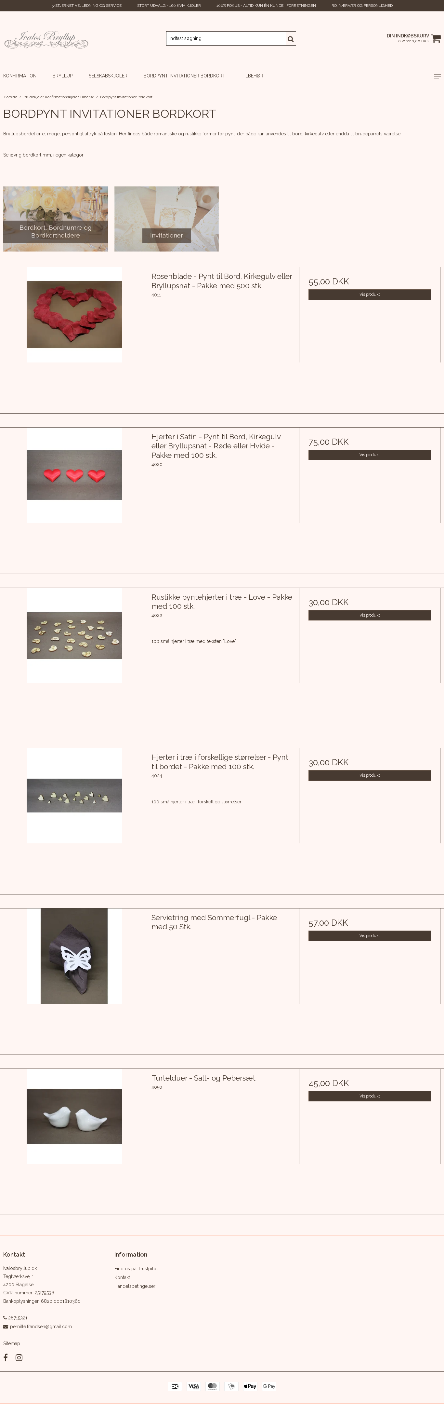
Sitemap (11, 1343)
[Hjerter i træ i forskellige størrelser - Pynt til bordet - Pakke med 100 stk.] (74, 819)
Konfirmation (19, 75)
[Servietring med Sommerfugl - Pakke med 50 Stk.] (74, 979)
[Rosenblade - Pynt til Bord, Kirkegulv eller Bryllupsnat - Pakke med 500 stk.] (74, 338)
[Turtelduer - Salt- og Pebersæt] (74, 1139)
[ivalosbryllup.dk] (46, 38)
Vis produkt (369, 294)
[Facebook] (5, 1358)
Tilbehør (252, 75)
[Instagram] (19, 1358)
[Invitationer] (166, 219)
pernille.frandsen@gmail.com (41, 1326)
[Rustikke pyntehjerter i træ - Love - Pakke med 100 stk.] (74, 658)
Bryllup (62, 75)
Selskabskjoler (108, 75)
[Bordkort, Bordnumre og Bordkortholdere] (55, 219)
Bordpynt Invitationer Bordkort (184, 75)
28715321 (17, 1317)
